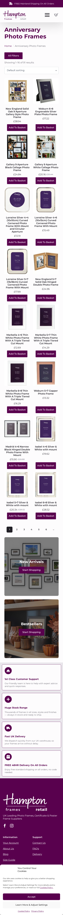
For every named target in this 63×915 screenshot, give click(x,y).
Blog (5, 854)
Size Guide (9, 860)
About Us (8, 848)
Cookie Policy (24, 911)
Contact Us (39, 843)
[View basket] (56, 15)
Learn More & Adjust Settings (32, 904)
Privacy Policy (37, 911)
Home (8, 46)
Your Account (11, 843)
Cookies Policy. (46, 887)
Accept (31, 896)
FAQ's (36, 848)
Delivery (37, 854)
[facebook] (4, 825)
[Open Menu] (47, 15)
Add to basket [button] (17, 127)
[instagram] (11, 825)
